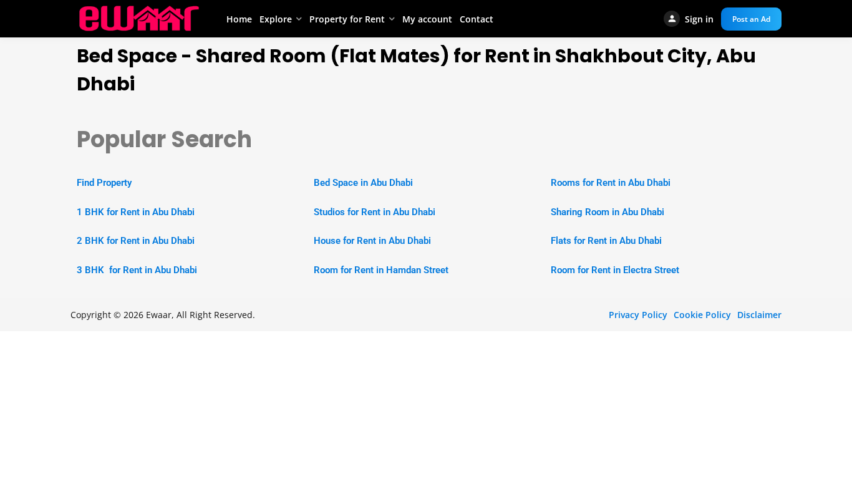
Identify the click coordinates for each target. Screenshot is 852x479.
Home (239, 19)
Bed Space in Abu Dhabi (363, 182)
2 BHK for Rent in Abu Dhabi (136, 240)
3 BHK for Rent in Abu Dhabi (137, 270)
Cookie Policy (702, 315)
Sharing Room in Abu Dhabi (607, 212)
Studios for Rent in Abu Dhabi (374, 212)
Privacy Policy (638, 315)
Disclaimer (759, 315)
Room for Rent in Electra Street (615, 270)
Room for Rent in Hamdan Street (381, 270)
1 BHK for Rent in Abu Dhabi (136, 212)
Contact (476, 19)
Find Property (104, 182)
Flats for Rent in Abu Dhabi (606, 240)
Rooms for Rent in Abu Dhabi (610, 182)
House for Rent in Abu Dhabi (372, 240)
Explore (275, 19)
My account (427, 19)
